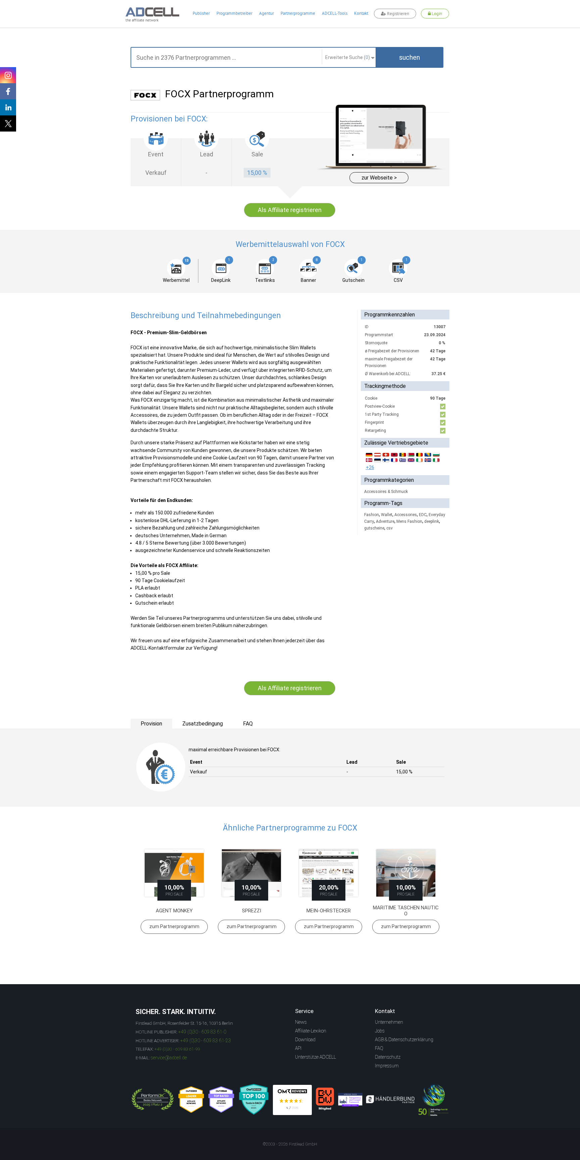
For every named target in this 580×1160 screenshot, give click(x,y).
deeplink (431, 521)
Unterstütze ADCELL (315, 1057)
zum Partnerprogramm (174, 926)
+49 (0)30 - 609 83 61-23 (205, 1040)
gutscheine (374, 528)
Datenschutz (387, 1057)
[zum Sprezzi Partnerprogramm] (251, 873)
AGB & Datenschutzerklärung (404, 1039)
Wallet (386, 514)
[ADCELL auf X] (8, 123)
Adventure (385, 521)
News (301, 1022)
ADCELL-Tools (334, 13)
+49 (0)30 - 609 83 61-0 (202, 1032)
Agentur (266, 13)
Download (305, 1039)
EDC (423, 514)
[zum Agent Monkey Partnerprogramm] (174, 873)
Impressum (387, 1065)
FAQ (379, 1048)
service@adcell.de (169, 1057)
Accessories (405, 514)
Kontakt (361, 13)
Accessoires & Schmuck (386, 491)
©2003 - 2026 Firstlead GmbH (290, 1144)
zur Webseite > (379, 177)
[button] (409, 57)
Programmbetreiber (234, 13)
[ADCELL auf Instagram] (8, 75)
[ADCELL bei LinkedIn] (8, 107)
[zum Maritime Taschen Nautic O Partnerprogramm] (405, 873)
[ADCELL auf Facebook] (8, 91)
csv (389, 528)
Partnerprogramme (298, 13)
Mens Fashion (409, 521)
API (298, 1048)
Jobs (380, 1030)
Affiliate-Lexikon (310, 1030)
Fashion (371, 514)
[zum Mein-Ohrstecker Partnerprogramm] (328, 873)
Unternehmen (389, 1022)
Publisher (201, 13)
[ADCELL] (292, 1100)
